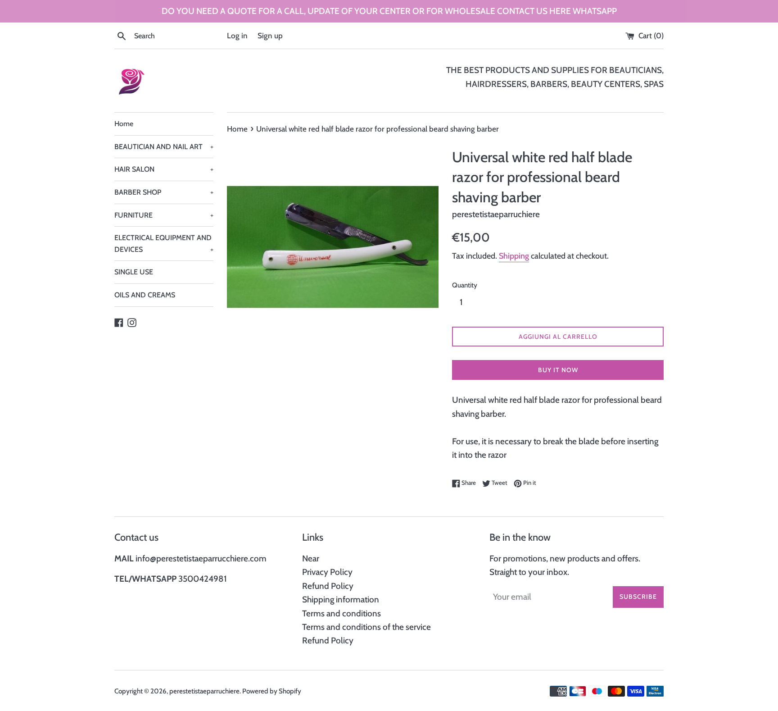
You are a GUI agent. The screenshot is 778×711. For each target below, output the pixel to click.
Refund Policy (327, 586)
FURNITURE (163, 215)
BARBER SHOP (163, 192)
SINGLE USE (133, 272)
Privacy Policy (327, 572)
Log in (237, 35)
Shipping (514, 256)
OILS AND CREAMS (144, 295)
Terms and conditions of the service (366, 627)
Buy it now (558, 370)
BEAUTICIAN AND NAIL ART (163, 146)
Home (123, 123)
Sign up (270, 35)
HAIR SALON (163, 169)
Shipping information (340, 599)
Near (310, 558)
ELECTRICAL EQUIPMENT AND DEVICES (163, 243)
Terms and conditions (341, 613)
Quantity (464, 285)
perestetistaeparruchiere (204, 691)
